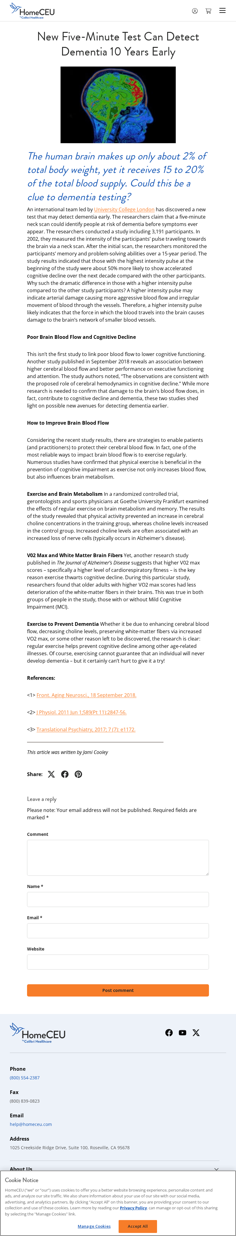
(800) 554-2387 (25, 1078)
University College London (124, 209)
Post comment (118, 990)
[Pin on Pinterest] (78, 774)
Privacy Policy (133, 1208)
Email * (34, 917)
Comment (37, 834)
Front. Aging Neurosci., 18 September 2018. (86, 695)
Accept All (138, 1226)
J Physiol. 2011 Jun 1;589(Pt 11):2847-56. (82, 712)
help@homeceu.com (31, 1124)
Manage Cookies (94, 1226)
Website (35, 949)
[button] (209, 10)
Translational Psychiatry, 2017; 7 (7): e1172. (86, 729)
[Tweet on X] (51, 774)
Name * (35, 886)
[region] (118, 1203)
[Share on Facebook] (65, 774)
